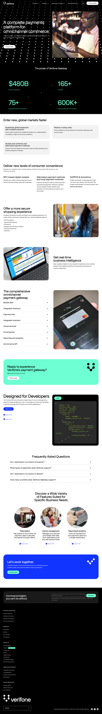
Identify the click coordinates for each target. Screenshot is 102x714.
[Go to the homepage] (17, 698)
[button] (35, 3)
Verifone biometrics (76, 186)
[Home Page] (8, 3)
